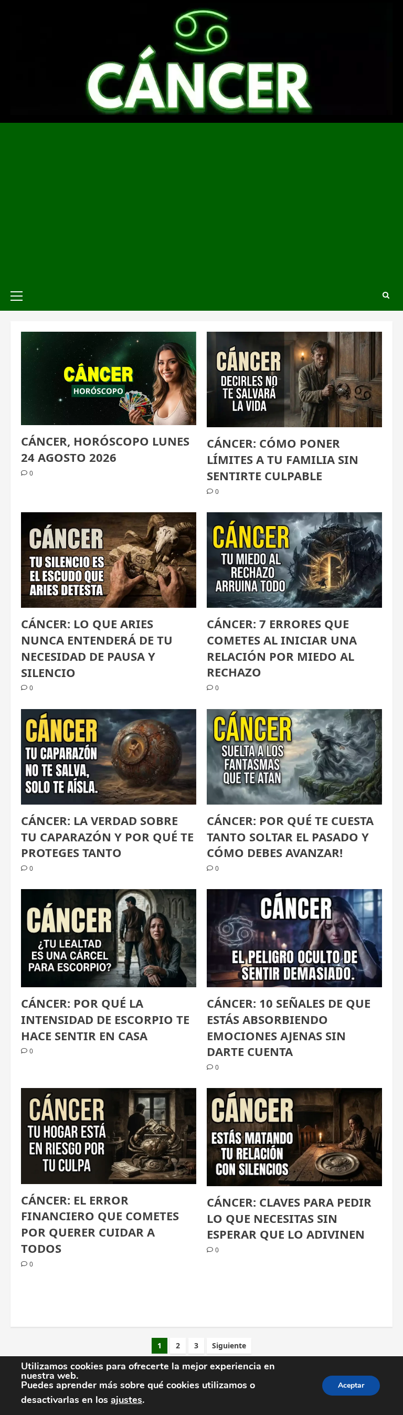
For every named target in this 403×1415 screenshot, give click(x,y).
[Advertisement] (201, 201)
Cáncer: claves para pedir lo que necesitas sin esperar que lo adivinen (289, 1218)
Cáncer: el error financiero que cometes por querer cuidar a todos (100, 1224)
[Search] (386, 295)
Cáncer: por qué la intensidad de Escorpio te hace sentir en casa (105, 1019)
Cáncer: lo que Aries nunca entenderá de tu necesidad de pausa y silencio (97, 648)
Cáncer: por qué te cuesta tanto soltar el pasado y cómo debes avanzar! (290, 836)
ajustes (126, 1399)
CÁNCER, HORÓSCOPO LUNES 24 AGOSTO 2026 (105, 449)
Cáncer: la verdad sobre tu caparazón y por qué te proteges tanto (107, 836)
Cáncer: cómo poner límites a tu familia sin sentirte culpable (282, 459)
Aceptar (351, 1385)
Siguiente (229, 1345)
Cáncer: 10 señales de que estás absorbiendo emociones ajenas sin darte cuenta (288, 1027)
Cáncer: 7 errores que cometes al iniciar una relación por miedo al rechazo (282, 648)
